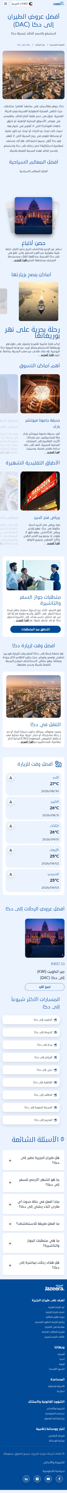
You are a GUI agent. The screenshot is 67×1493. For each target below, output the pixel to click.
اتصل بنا (61, 1391)
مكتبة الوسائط (57, 1440)
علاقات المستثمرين (55, 1336)
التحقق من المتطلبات (35, 629)
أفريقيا (61, 1354)
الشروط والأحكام (56, 1408)
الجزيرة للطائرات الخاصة (53, 1331)
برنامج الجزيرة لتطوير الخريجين (50, 1321)
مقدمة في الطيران (55, 1326)
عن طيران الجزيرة (56, 1307)
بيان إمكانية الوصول (54, 1418)
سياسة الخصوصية (55, 1413)
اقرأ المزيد (20, 260)
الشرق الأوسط (57, 1368)
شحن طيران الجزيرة (55, 1312)
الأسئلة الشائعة (56, 1386)
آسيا (62, 1359)
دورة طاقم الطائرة (55, 1316)
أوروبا (62, 1364)
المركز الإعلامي (56, 1435)
